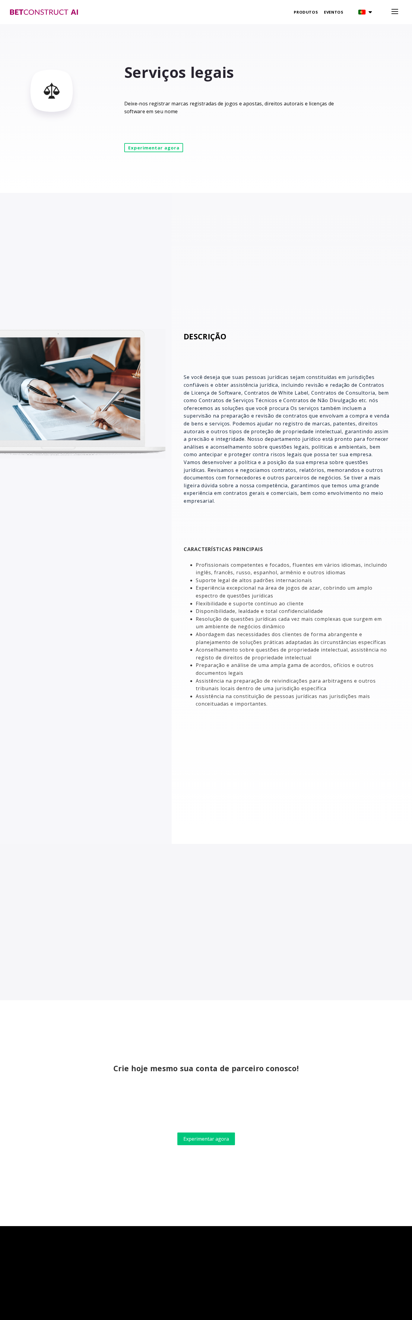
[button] (365, 12)
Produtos (306, 12)
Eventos (333, 12)
